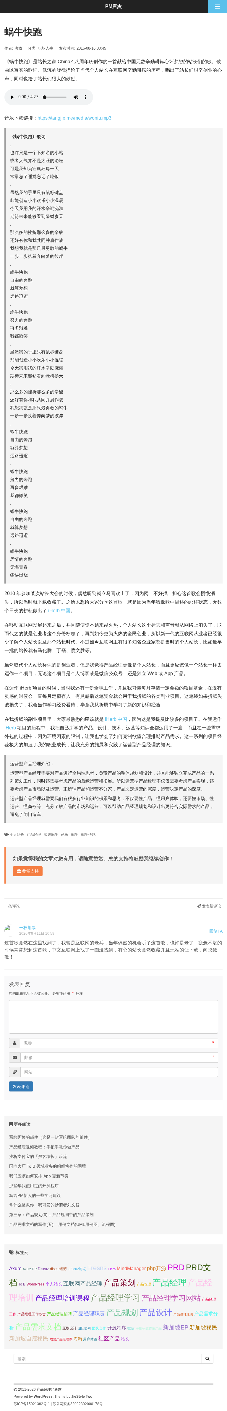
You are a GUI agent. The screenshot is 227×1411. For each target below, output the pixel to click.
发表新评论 (211, 906)
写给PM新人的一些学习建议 (35, 1195)
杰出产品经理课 (61, 1339)
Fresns (97, 1268)
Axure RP (30, 1269)
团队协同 (84, 1328)
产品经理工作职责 (31, 1314)
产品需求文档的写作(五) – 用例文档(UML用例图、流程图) (62, 1224)
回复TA (216, 931)
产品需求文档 (38, 1327)
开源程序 (116, 1327)
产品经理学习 (115, 1297)
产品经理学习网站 (171, 1298)
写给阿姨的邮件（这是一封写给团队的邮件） (50, 1137)
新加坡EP (175, 1327)
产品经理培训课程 (62, 1298)
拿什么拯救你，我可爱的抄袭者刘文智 (44, 1205)
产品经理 (34, 834)
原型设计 (69, 1328)
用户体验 (90, 1339)
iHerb (10, 727)
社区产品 (109, 1339)
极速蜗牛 (51, 834)
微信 (130, 1328)
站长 (64, 834)
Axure (15, 1268)
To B (21, 1284)
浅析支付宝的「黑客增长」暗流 (38, 1156)
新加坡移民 (203, 1327)
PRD (176, 1267)
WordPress (35, 1284)
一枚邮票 (27, 927)
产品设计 (155, 1312)
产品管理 (144, 1284)
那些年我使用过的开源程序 (34, 1185)
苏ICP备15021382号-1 (32, 1404)
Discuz (43, 1269)
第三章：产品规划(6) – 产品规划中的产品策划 (51, 1214)
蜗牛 (74, 834)
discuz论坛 (77, 1269)
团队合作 (99, 1328)
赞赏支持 (30, 871)
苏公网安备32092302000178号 (78, 1404)
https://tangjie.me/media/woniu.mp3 (74, 117)
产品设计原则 (183, 1314)
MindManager (131, 1268)
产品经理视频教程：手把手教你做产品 (44, 1147)
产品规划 (122, 1312)
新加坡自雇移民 (28, 1338)
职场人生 (45, 48)
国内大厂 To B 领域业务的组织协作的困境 (47, 1166)
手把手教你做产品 (149, 1328)
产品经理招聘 (59, 1313)
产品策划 (120, 1282)
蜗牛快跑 (88, 834)
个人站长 (17, 834)
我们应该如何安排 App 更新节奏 (39, 1176)
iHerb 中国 (59, 610)
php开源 (156, 1268)
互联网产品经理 (83, 1283)
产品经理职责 (89, 1314)
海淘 (78, 1339)
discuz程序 (58, 1269)
